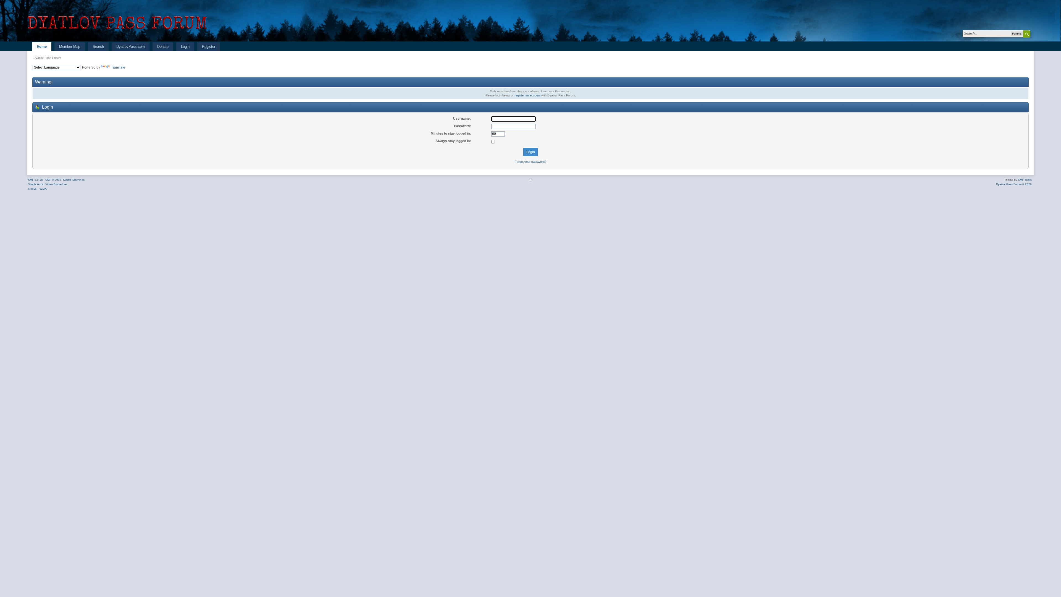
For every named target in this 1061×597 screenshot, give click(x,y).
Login (185, 46)
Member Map (69, 46)
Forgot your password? (530, 161)
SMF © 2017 (53, 179)
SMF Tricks (1025, 179)
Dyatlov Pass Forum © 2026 (1014, 184)
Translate (118, 67)
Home (42, 46)
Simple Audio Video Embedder (47, 184)
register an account (527, 95)
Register (208, 46)
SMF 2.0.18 (35, 179)
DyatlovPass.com (130, 46)
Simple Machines (74, 179)
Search (98, 46)
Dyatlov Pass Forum (47, 57)
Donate (163, 46)
